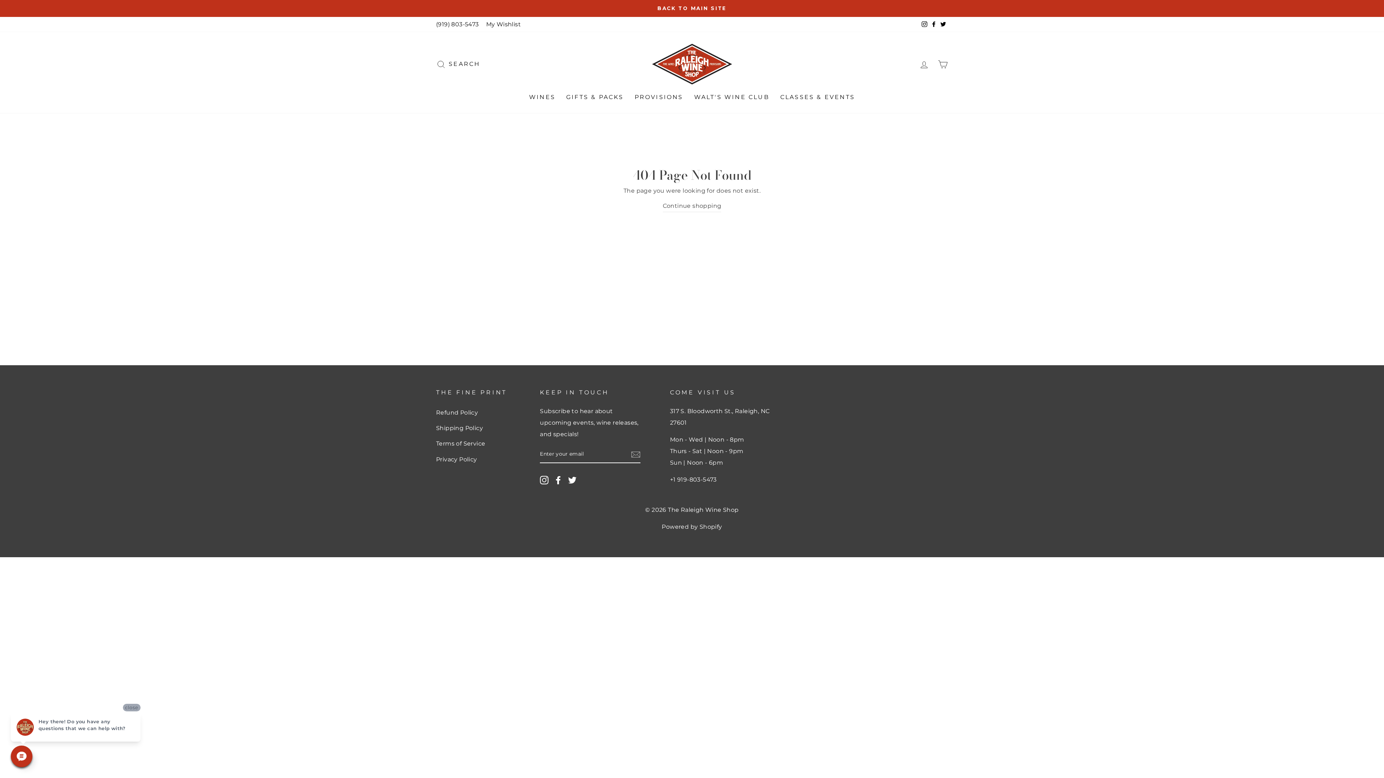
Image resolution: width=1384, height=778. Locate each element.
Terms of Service (460, 443)
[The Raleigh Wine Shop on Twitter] (572, 480)
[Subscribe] (635, 454)
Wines (542, 97)
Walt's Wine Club (731, 97)
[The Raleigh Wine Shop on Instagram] (544, 480)
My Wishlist (503, 24)
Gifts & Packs (595, 97)
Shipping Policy (459, 428)
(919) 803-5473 (457, 24)
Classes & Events (817, 97)
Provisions (659, 97)
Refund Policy (457, 412)
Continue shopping (692, 205)
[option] (692, 8)
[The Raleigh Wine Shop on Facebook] (558, 480)
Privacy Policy (456, 459)
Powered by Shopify (692, 526)
